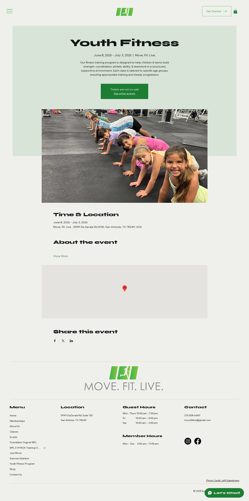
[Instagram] (187, 441)
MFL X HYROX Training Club (25, 447)
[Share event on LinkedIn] (71, 340)
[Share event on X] (63, 340)
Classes (14, 431)
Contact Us (16, 474)
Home (13, 415)
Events (13, 437)
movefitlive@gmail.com (197, 420)
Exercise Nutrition (19, 458)
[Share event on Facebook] (54, 340)
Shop (13, 469)
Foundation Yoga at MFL (23, 442)
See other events (124, 93)
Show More (60, 256)
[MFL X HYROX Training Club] (44, 448)
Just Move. (16, 453)
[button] (235, 11)
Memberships (17, 421)
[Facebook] (197, 441)
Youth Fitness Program (22, 463)
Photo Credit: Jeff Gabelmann (222, 480)
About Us (15, 426)
